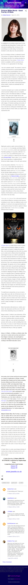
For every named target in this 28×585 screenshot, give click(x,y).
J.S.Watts (9, 511)
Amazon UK (14, 466)
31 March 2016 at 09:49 (13, 493)
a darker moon (5, 482)
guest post (14, 482)
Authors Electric (14, 3)
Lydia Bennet (10, 498)
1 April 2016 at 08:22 (12, 558)
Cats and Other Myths (6, 391)
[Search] (26, 3)
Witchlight (3, 400)
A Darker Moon (20, 60)
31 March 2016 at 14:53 (13, 519)
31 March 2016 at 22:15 (13, 536)
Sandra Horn (10, 489)
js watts (21, 482)
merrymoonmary (17, 578)
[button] (26, 11)
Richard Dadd (7, 157)
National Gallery (15, 176)
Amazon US (14, 468)
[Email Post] (2, 479)
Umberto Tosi (10, 541)
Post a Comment (7, 562)
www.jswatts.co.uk (6, 410)
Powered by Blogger (15, 576)
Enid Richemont (11, 523)
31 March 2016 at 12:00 (13, 507)
